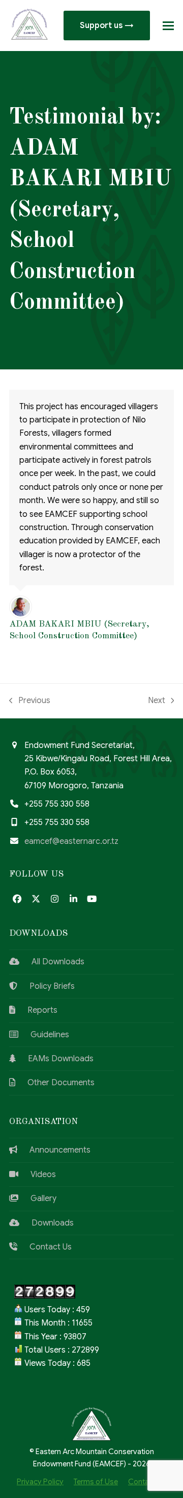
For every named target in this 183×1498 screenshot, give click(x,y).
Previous (29, 701)
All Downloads (51, 962)
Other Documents (55, 1083)
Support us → (107, 25)
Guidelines (43, 1035)
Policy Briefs (46, 986)
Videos (37, 1174)
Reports (36, 1010)
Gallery (37, 1198)
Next (157, 701)
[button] (168, 25)
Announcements (53, 1150)
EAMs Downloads (55, 1059)
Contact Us (44, 1247)
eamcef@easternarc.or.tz (71, 841)
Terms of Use (96, 1481)
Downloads (46, 1223)
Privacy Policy (40, 1481)
